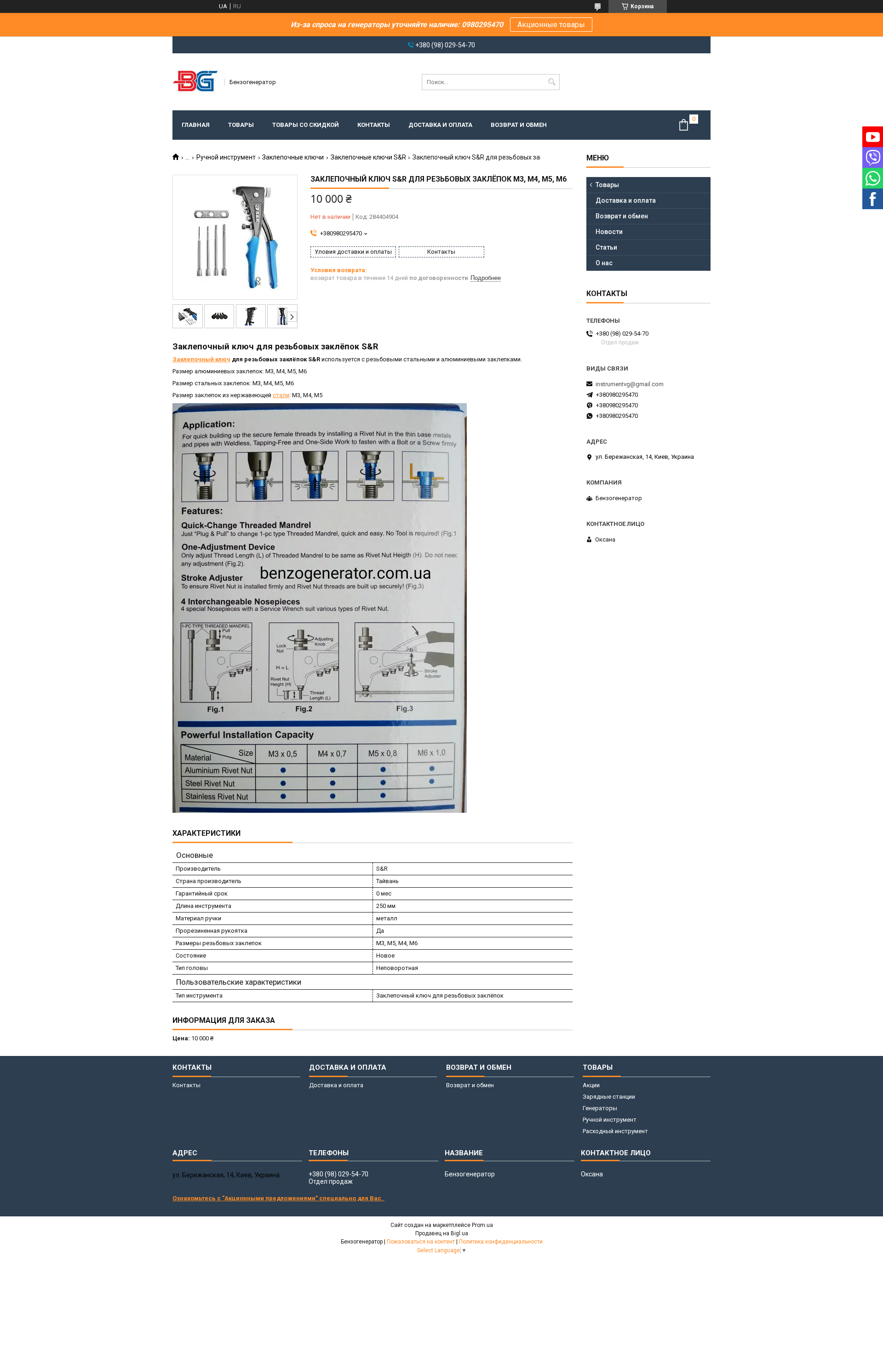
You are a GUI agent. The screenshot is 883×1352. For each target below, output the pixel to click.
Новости (609, 231)
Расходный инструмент (615, 1131)
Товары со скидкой (305, 124)
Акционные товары (551, 24)
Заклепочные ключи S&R (368, 157)
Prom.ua (482, 1225)
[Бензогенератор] (195, 82)
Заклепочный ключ (201, 359)
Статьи (606, 247)
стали (281, 395)
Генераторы (600, 1108)
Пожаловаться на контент (421, 1241)
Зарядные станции (609, 1096)
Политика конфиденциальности (501, 1241)
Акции (591, 1085)
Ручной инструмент (226, 157)
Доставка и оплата (440, 124)
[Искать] (552, 82)
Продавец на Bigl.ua (441, 1233)
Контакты (373, 124)
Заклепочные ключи (293, 157)
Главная (196, 124)
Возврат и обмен (519, 124)
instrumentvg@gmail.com (630, 384)
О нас (604, 263)
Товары (241, 124)
